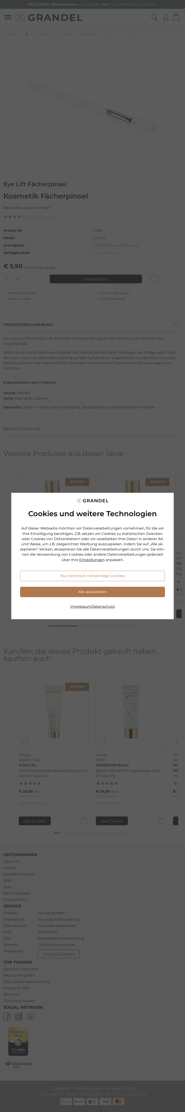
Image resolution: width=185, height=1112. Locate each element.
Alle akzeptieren (92, 592)
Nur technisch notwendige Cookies (92, 576)
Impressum (80, 606)
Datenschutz (103, 606)
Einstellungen (92, 560)
